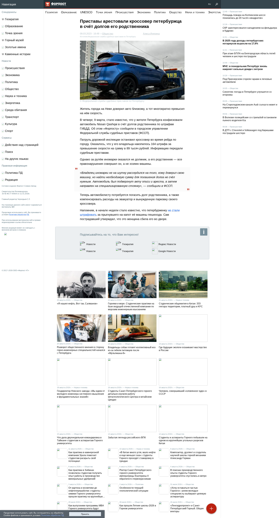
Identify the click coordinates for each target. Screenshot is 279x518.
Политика (160, 12)
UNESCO (86, 12)
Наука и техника (195, 12)
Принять (85, 514)
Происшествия (125, 12)
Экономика (144, 12)
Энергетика (215, 12)
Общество (175, 12)
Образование (69, 12)
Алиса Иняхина (151, 33)
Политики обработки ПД (52, 515)
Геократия (51, 12)
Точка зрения (104, 12)
